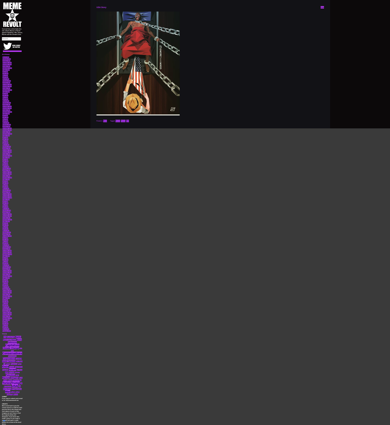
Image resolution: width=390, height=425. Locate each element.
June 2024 (5, 73)
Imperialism (19, 367)
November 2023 (7, 86)
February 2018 (6, 210)
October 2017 (6, 218)
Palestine (10, 375)
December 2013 (7, 291)
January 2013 (6, 311)
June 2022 (5, 117)
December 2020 (7, 150)
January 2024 (6, 82)
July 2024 (5, 72)
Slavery (123, 121)
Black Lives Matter (9, 340)
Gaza (5, 366)
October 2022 (6, 110)
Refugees (14, 378)
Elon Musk (19, 361)
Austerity (11, 337)
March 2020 (5, 166)
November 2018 (7, 196)
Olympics (17, 372)
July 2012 (5, 322)
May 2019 (5, 185)
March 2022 (5, 123)
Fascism (8, 364)
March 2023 (5, 101)
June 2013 (5, 301)
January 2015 (6, 269)
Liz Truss (19, 370)
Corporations (9, 359)
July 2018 (5, 201)
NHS (6, 372)
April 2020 (5, 165)
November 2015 (7, 252)
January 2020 (6, 170)
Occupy (11, 372)
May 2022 (5, 119)
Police (17, 375)
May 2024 (5, 75)
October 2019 (6, 176)
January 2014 (6, 289)
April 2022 (5, 121)
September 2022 (7, 112)
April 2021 (5, 143)
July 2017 (5, 223)
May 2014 (5, 283)
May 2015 (5, 261)
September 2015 (7, 254)
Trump (15, 383)
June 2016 (5, 239)
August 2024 (6, 70)
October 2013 (6, 294)
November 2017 (7, 216)
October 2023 (6, 88)
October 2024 (6, 66)
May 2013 (5, 303)
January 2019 (6, 192)
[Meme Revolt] (12, 15)
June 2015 (5, 260)
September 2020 (7, 155)
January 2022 (6, 126)
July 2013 (5, 300)
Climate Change (11, 348)
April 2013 (5, 305)
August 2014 (6, 278)
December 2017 (7, 214)
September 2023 (7, 90)
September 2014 (7, 276)
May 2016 (5, 241)
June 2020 (5, 161)
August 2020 (6, 157)
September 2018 (7, 197)
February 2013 (6, 309)
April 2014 (5, 285)
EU (4, 364)
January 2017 (6, 234)
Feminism (14, 364)
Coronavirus (12, 356)
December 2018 (7, 194)
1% (4, 337)
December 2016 (7, 236)
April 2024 (5, 77)
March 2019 (5, 188)
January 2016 (6, 249)
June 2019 (5, 183)
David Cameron (8, 361)
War (7, 391)
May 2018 (5, 205)
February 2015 (6, 267)
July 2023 (5, 93)
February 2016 (6, 247)
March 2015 (5, 265)
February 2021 (6, 146)
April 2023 (5, 99)
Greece (11, 367)
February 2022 (6, 124)
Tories (6, 383)
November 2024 (7, 64)
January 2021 (6, 148)
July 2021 (5, 137)
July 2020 (5, 159)
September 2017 (7, 219)
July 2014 (5, 280)
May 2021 (5, 141)
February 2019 (6, 190)
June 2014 (5, 281)
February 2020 (6, 168)
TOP (4, 420)
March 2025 (5, 57)
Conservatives (12, 353)
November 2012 (7, 314)
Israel (12, 369)
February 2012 (6, 331)
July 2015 (5, 258)
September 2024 (7, 68)
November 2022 (7, 108)
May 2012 (5, 325)
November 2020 (7, 152)
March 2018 (5, 208)
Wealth (13, 392)
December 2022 (7, 106)
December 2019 (7, 172)
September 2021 (7, 134)
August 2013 (6, 298)
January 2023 (6, 104)
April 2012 (5, 327)
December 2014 (7, 270)
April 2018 (5, 207)
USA (15, 386)
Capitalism (12, 345)
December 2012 (7, 312)
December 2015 (7, 250)
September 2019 (7, 177)
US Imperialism (16, 389)
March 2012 (5, 329)
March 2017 (5, 230)
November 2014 (7, 272)
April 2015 (5, 263)
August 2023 (6, 92)
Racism (6, 378)
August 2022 (6, 113)
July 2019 (5, 181)
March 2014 (5, 287)
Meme (105, 121)
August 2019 (6, 179)
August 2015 (6, 256)
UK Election (7, 386)
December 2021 (7, 128)
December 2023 (7, 84)
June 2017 (5, 225)
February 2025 (6, 59)
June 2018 (5, 203)
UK (21, 383)
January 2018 (6, 212)
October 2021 (6, 132)
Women (15, 394)
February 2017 (6, 232)
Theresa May (17, 380)
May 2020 (5, 163)
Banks (18, 337)
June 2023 (5, 95)
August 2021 (6, 135)
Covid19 (18, 359)
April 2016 (5, 243)
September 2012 (7, 318)
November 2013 (7, 292)
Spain (10, 380)
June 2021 (5, 139)
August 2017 (6, 221)
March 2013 (5, 307)
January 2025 (6, 61)
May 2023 (5, 97)
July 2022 (5, 115)
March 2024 (5, 79)
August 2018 (6, 199)
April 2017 (5, 228)
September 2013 (7, 296)
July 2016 (5, 238)
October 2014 (6, 274)
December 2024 (7, 62)
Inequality (5, 370)
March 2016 (5, 245)
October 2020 (6, 154)
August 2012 (6, 320)
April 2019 (5, 187)
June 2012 (5, 323)
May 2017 (5, 227)
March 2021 (5, 145)
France (20, 364)
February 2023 (6, 103)
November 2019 (7, 174)
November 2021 (7, 130)
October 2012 (6, 316)
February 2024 (6, 81)
